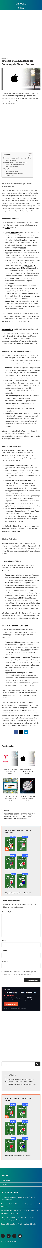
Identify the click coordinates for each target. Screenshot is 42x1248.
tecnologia (22, 818)
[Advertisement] (21, 31)
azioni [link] (7, 227)
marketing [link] (25, 650)
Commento (6, 912)
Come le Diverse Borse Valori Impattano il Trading (18, 1224)
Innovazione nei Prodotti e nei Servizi (15, 162)
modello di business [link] (33, 316)
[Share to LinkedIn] (26, 734)
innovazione (9, 817)
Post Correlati (9, 175)
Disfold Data (5, 1180)
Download (4, 1184)
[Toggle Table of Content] (29, 155)
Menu (22, 8)
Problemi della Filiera (12, 171)
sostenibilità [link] (31, 93)
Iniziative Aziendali (11, 160)
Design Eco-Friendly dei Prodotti (15, 164)
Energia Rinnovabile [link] (12, 232)
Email (4, 951)
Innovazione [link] (7, 329)
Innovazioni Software (12, 166)
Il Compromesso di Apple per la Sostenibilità (17, 158)
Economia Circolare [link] (19, 626)
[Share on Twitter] (21, 734)
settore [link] (23, 248)
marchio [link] (16, 201)
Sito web (5, 961)
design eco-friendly (18, 813)
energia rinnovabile (22, 815)
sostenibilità (10, 818)
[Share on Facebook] (16, 734)
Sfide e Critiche (8, 169)
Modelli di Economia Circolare (14, 173)
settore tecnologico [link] (29, 265)
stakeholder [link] (33, 618)
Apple (6, 810)
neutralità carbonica (25, 817)
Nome (4, 940)
